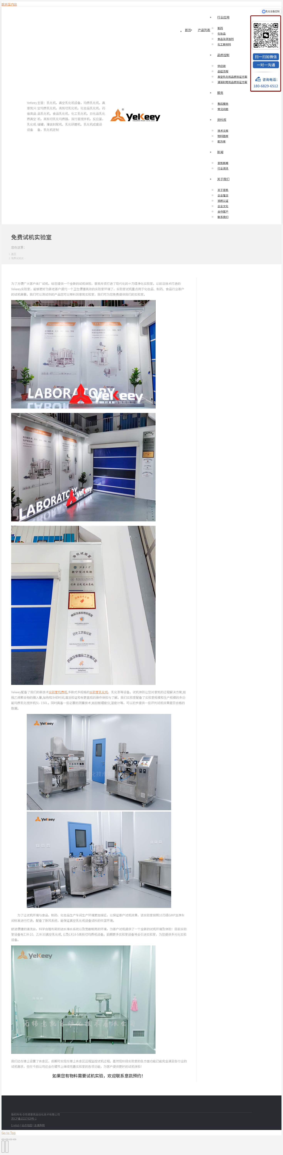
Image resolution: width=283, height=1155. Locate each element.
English (15, 1125)
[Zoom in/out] (14, 1139)
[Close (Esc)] (3, 1139)
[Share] (6, 1139)
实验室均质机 (58, 692)
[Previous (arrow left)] (3, 1147)
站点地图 (26, 1125)
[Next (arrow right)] (6, 1147)
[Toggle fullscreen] (10, 1139)
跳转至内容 (9, 4)
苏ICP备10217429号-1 (23, 1118)
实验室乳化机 (99, 692)
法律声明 (39, 1125)
